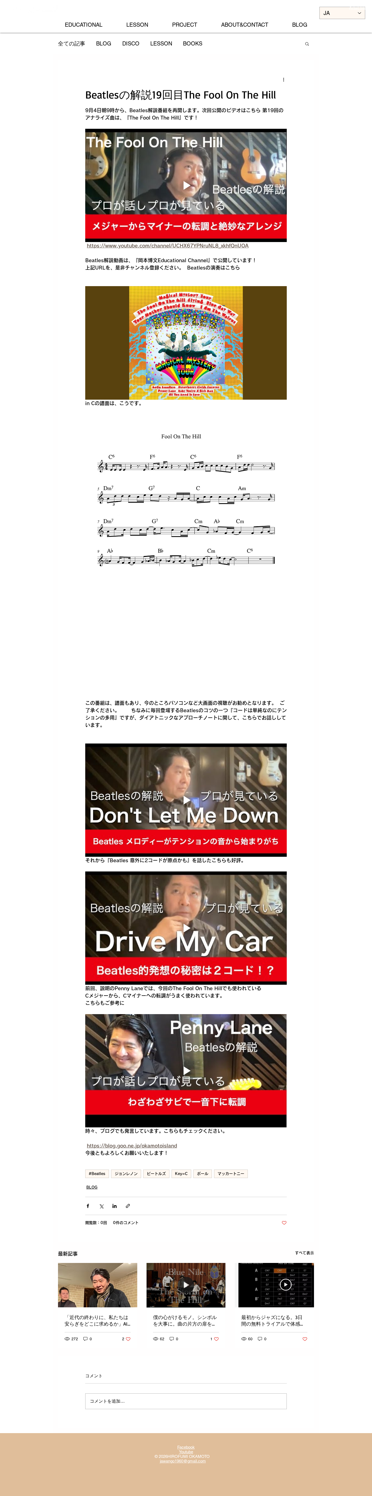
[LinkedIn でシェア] (114, 1206)
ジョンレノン (126, 1174)
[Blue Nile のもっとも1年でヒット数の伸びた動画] (186, 1285)
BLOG (103, 43)
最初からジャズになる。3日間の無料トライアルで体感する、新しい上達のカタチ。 (273, 1320)
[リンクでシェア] (127, 1206)
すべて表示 (304, 1253)
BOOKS (192, 43)
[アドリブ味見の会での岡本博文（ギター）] (97, 1285)
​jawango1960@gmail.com (183, 1461)
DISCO (130, 43)
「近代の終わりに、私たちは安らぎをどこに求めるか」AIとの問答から (96, 1320)
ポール (202, 1174)
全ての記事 (71, 43)
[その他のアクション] (283, 79)
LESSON (161, 43)
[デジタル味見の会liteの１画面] (274, 1285)
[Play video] (186, 185)
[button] (307, 43)
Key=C (181, 1174)
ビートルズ (156, 1174)
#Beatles (97, 1174)
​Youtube (186, 1451)
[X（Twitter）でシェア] (101, 1206)
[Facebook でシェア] (87, 1206)
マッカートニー (231, 1174)
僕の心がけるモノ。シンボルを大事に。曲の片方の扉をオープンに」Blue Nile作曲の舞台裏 (185, 1320)
